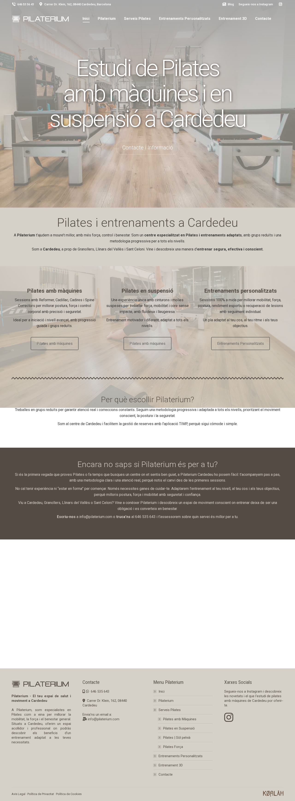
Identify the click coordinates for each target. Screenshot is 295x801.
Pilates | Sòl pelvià (176, 737)
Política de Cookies (69, 794)
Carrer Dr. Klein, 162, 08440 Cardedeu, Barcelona (77, 4)
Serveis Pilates (170, 710)
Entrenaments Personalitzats (240, 343)
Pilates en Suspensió (179, 728)
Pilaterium (166, 701)
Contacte (166, 774)
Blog (231, 4)
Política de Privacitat (40, 794)
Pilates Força (173, 747)
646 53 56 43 (25, 4)
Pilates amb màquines (55, 343)
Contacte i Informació (147, 148)
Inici (162, 691)
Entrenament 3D (171, 765)
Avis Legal (18, 794)
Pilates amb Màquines (179, 719)
